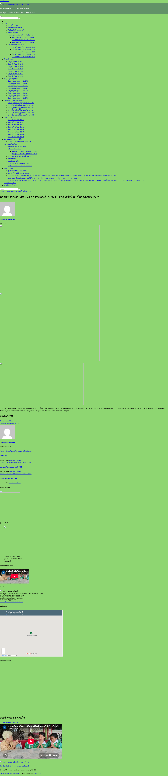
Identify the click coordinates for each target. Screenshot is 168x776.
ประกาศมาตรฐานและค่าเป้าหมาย (19, 156)
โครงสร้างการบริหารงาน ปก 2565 (23, 52)
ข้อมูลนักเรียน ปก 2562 (15, 61)
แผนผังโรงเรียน (13, 32)
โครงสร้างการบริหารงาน (16, 44)
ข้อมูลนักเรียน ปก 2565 (15, 69)
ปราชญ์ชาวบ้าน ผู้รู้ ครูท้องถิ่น (14, 100)
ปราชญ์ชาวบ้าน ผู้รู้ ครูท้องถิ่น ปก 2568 (21, 115)
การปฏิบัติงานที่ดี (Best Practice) (18, 173)
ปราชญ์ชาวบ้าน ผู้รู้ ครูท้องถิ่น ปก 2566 (21, 110)
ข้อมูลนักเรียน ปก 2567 (15, 74)
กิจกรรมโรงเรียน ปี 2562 (16, 120)
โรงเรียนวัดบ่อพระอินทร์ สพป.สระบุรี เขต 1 (14, 8)
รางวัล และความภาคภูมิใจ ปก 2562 (20, 141)
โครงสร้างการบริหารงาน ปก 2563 (23, 49)
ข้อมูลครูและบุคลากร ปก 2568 (18, 95)
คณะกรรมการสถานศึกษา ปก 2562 (23, 37)
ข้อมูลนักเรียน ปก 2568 (15, 76)
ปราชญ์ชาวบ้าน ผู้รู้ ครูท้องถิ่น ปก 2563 (21, 105)
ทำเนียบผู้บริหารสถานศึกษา (17, 30)
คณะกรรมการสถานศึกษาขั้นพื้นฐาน (20, 35)
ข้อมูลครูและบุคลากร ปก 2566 (18, 91)
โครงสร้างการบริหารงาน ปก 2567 (23, 57)
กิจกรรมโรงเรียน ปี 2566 (16, 129)
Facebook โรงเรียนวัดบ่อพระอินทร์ (11, 602)
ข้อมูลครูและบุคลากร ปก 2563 (18, 83)
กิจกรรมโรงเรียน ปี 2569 (16, 137)
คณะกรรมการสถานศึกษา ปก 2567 (23, 42)
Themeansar (37, 773)
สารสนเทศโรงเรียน (10, 144)
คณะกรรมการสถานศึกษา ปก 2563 (23, 40)
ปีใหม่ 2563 (3, 455)
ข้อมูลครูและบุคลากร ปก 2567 (18, 93)
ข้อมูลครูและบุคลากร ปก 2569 (18, 98)
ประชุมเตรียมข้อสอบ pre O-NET (11, 423)
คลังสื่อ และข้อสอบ (10, 185)
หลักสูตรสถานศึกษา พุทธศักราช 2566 (24, 154)
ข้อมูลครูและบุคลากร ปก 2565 (18, 88)
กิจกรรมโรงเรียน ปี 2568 (16, 134)
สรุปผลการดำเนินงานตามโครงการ (20, 166)
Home (6, 23)
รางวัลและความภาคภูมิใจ (13, 139)
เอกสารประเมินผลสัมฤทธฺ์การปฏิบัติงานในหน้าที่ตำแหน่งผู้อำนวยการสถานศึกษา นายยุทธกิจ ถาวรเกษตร (43, 178)
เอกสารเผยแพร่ (9, 168)
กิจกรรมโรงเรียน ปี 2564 (16, 124)
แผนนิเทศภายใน (13, 161)
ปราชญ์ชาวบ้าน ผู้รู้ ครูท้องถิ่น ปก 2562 (21, 103)
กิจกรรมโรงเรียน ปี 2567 (16, 132)
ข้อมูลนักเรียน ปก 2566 (15, 71)
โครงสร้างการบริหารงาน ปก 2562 (23, 47)
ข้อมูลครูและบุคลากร (11, 78)
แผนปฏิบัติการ (12, 158)
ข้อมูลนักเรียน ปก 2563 (15, 64)
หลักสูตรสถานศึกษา (14, 149)
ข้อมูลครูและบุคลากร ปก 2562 (18, 81)
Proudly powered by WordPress (10, 773)
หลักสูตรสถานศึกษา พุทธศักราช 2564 (24, 151)
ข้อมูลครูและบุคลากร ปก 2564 (18, 86)
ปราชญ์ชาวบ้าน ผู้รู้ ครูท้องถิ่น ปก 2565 (21, 108)
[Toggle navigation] (1, 16)
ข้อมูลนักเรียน (8, 59)
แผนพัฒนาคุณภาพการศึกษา (17, 146)
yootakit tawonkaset (8, 219)
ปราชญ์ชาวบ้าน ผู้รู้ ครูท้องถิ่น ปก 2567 (21, 112)
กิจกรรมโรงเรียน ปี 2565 (16, 127)
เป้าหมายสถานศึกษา (15, 28)
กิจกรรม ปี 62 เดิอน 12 (7, 191)
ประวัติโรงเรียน (13, 25)
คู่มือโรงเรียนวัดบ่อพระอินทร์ (17, 171)
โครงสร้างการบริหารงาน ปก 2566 (23, 54)
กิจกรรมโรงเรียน (9, 117)
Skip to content (4, 1)
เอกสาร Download (10, 183)
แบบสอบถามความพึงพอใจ (9, 723)
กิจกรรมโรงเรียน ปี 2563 (16, 122)
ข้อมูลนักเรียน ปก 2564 (15, 66)
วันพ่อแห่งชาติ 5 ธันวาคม (8, 421)
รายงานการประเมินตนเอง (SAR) (19, 163)
